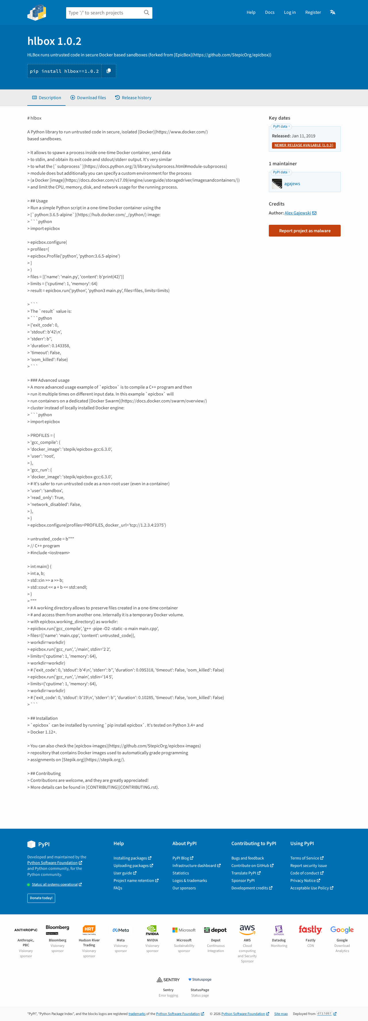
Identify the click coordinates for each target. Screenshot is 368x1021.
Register (313, 12)
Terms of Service (304, 858)
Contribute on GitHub (250, 866)
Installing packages (130, 858)
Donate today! (41, 898)
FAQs (118, 888)
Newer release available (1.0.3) (304, 145)
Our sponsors (184, 888)
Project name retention (134, 881)
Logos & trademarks (189, 881)
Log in (290, 12)
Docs (270, 12)
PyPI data (280, 126)
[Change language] (333, 12)
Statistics (180, 873)
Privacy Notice (303, 881)
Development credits (249, 888)
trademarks (137, 1013)
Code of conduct (304, 873)
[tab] (46, 98)
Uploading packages (131, 866)
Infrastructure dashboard (194, 866)
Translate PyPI (243, 873)
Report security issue (308, 866)
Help (251, 12)
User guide (123, 873)
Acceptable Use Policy (309, 888)
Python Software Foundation (52, 863)
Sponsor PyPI (243, 881)
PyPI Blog (180, 858)
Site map (281, 1013)
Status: (55, 884)
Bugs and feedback (247, 858)
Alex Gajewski (298, 213)
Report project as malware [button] (305, 231)
